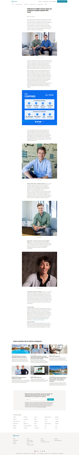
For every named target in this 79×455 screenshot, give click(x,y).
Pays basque (26, 419)
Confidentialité (41, 453)
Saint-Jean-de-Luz (16, 421)
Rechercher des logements (62, 1)
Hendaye (56, 423)
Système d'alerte (60, 453)
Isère (45, 425)
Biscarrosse (26, 423)
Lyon (24, 421)
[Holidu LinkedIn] (42, 451)
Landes (46, 419)
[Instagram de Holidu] (40, 451)
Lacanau (35, 425)
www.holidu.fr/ (35, 319)
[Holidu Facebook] (44, 451)
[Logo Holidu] (16, 1)
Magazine (54, 1)
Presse (50, 1)
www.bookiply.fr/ (41, 319)
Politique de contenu (47, 453)
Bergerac (14, 425)
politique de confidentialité (42, 406)
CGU (36, 406)
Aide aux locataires (29, 440)
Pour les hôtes (43, 440)
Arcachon (14, 419)
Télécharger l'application (58, 440)
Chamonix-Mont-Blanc (27, 425)
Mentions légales (33, 453)
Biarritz (35, 419)
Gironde (56, 419)
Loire (56, 425)
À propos (40, 1)
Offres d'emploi (45, 1)
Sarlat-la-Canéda (48, 423)
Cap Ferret (36, 421)
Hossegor (57, 421)
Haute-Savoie (15, 423)
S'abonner (51, 399)
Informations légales (54, 453)
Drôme (46, 421)
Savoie (35, 423)
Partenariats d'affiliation (30, 444)
